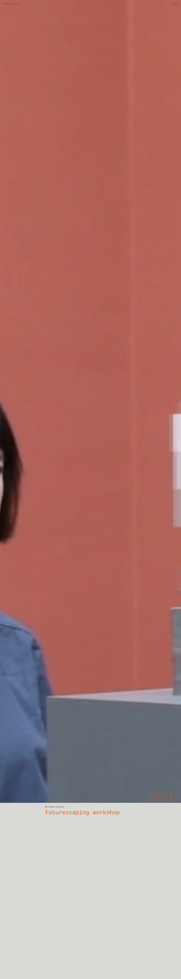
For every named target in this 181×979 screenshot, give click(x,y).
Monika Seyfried (10, 3)
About (176, 3)
